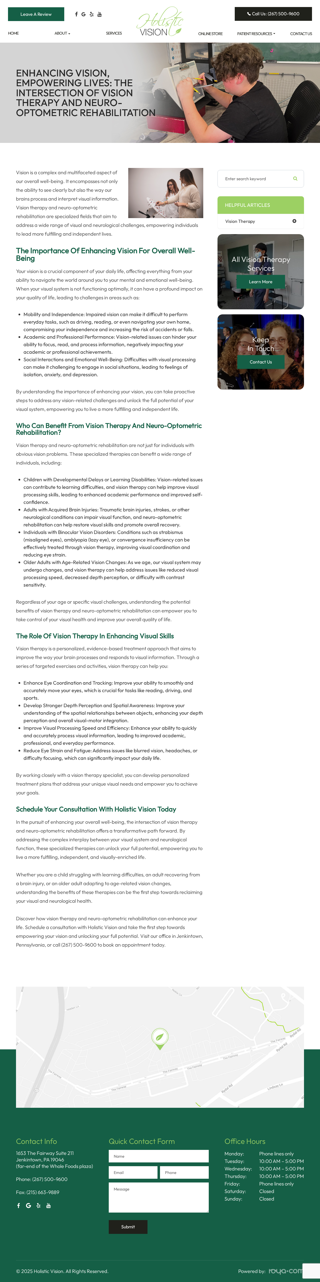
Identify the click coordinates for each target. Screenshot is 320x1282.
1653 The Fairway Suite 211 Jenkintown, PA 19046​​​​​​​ (45, 1156)
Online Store (210, 33)
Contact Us (301, 33)
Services (114, 33)
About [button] (60, 33)
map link (26, 989)
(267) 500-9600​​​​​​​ (50, 1179)
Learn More (260, 282)
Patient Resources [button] (254, 34)
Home (13, 33)
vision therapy (240, 221)
